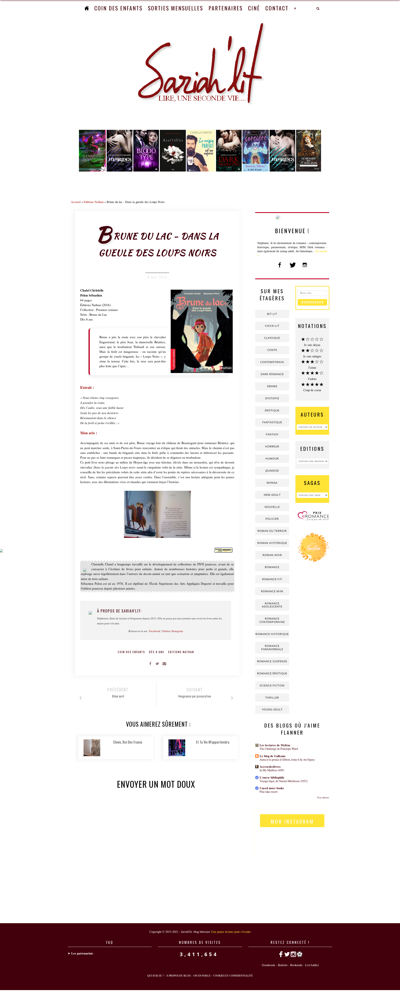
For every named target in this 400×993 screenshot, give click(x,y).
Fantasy (272, 434)
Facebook (154, 631)
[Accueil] (86, 8)
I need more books (272, 788)
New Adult (272, 495)
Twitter (166, 631)
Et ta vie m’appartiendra (212, 742)
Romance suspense (272, 661)
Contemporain (272, 362)
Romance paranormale (272, 647)
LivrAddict (312, 965)
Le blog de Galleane (273, 756)
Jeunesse (272, 470)
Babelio (283, 965)
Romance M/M (272, 591)
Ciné (254, 8)
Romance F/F (272, 579)
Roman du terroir (272, 531)
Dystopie (272, 398)
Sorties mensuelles (175, 8)
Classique (272, 338)
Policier (272, 519)
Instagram (177, 631)
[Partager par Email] (164, 663)
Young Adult (272, 709)
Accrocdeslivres (270, 766)
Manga (272, 483)
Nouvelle (272, 507)
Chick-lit (272, 326)
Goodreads (268, 965)
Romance (272, 567)
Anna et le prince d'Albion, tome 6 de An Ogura (287, 759)
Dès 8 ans (157, 652)
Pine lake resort (269, 792)
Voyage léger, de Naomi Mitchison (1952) (284, 781)
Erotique (272, 410)
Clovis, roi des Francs (127, 742)
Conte (272, 350)
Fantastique (272, 422)
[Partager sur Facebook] (150, 663)
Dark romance (272, 374)
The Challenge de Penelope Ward (279, 749)
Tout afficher (323, 797)
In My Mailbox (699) (272, 770)
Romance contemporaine (272, 620)
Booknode (296, 965)
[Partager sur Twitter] (157, 663)
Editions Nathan (94, 202)
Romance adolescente (272, 605)
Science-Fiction (272, 685)
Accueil (76, 202)
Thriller (272, 697)
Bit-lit (272, 314)
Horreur (272, 446)
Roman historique (272, 543)
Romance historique (272, 634)
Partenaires (226, 8)
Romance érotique (272, 673)
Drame (272, 386)
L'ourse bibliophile (272, 777)
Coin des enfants (118, 8)
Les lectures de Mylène (275, 745)
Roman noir (272, 555)
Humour (272, 458)
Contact (277, 8)
